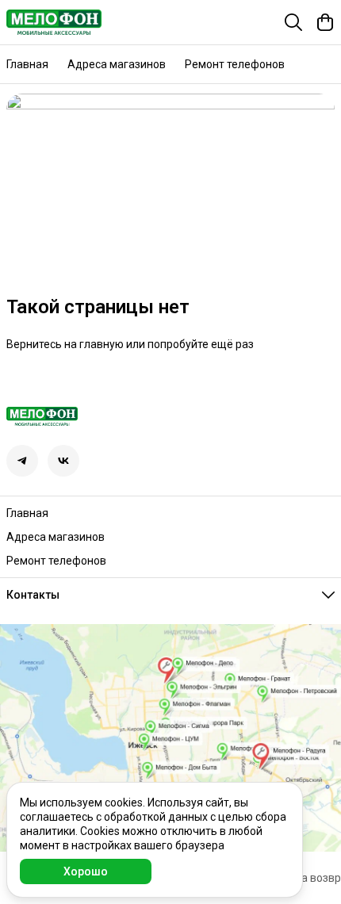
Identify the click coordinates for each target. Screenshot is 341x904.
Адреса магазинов (116, 64)
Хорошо (85, 871)
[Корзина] (325, 22)
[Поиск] (293, 22)
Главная (27, 64)
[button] (22, 461)
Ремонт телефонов (235, 64)
